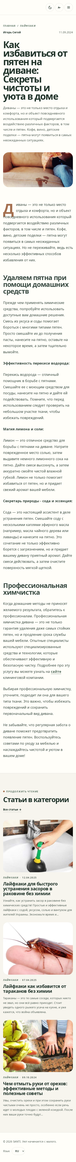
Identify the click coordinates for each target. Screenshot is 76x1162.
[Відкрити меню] (68, 7)
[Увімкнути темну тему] (50, 7)
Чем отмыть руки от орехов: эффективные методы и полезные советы (35, 1088)
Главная (9, 25)
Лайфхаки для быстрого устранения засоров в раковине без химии (30, 889)
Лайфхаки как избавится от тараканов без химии (34, 988)
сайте (56, 671)
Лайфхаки (28, 25)
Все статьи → (12, 809)
